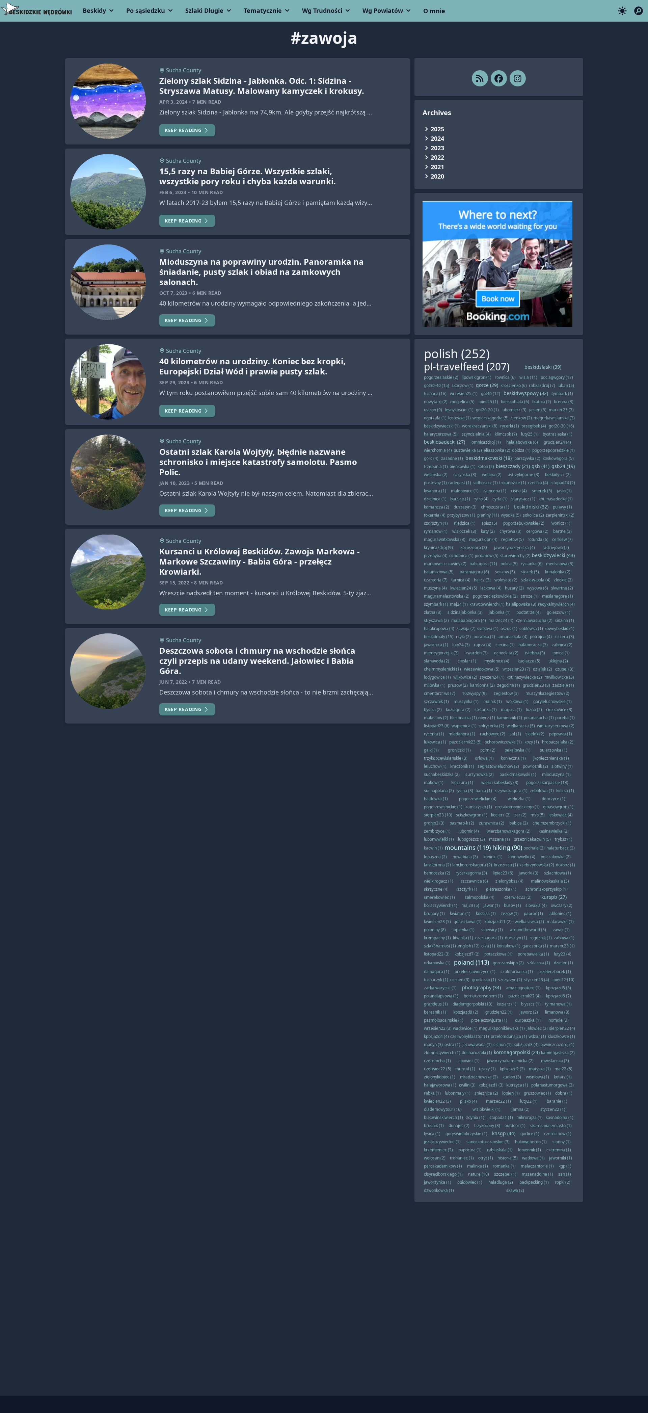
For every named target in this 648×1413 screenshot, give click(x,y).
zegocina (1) (508, 685)
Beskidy (94, 10)
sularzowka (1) (553, 750)
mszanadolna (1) (537, 1174)
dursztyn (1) (516, 938)
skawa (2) (515, 1190)
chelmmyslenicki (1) (442, 669)
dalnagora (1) (436, 971)
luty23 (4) (562, 954)
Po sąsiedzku (145, 10)
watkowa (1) (533, 1158)
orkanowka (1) (437, 963)
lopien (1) (511, 1093)
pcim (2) (487, 750)
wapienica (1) (464, 726)
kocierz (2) (501, 815)
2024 (437, 138)
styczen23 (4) (536, 980)
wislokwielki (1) (487, 1109)
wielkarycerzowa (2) (555, 726)
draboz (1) (565, 865)
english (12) (469, 946)
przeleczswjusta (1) (489, 1020)
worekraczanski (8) (479, 426)
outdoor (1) (515, 1125)
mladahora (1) (462, 734)
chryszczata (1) (495, 507)
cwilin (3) (467, 1085)
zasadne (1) (452, 458)
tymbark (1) (562, 393)
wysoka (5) (511, 515)
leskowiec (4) (560, 815)
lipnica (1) (560, 653)
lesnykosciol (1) (459, 410)
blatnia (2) (541, 401)
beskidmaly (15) (439, 636)
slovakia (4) (536, 905)
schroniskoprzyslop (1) (546, 889)
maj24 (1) (459, 604)
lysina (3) (464, 790)
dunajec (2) (459, 1125)
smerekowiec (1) (439, 897)
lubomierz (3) (514, 410)
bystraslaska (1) (557, 434)
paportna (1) (470, 1150)
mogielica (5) (462, 401)
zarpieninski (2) (560, 515)
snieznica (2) (486, 1093)
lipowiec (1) (469, 1061)
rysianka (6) (532, 564)
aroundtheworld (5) (528, 930)
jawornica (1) (436, 645)
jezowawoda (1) (477, 1044)
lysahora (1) (435, 491)
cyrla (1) (500, 499)
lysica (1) (432, 1133)
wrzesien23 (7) (516, 669)
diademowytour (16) (443, 1109)
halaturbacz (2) (560, 848)
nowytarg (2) (436, 401)
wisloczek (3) (464, 531)
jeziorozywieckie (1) (442, 1142)
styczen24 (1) (492, 677)
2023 (437, 148)
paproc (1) (533, 913)
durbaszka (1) (528, 1020)
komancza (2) (436, 507)
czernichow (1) (557, 1133)
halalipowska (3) (521, 604)
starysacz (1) (523, 499)
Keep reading (183, 130)
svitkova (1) (487, 628)
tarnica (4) (460, 580)
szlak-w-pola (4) (535, 580)
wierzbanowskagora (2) (509, 831)
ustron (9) (433, 410)
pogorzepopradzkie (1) (553, 450)
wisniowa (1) (537, 1077)
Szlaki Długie (204, 10)
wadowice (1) (465, 1028)
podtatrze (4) (528, 612)
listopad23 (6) (437, 726)
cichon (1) (502, 1044)
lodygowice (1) (437, 677)
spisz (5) (489, 523)
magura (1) (511, 709)
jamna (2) (521, 1109)
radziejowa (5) (555, 547)
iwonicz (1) (560, 523)
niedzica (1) (465, 523)
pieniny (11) (488, 515)
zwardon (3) (476, 653)
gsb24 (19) (563, 466)
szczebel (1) (505, 1174)
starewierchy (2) (515, 555)
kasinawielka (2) (554, 831)
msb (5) (538, 815)
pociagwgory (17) (557, 377)
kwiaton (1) (460, 913)
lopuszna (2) (435, 857)
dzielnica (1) (435, 499)
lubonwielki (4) (521, 857)
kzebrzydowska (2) (536, 865)
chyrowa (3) (510, 531)
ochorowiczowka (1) (503, 742)
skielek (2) (534, 734)
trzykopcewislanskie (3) (445, 758)
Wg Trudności (322, 10)
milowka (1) (435, 685)
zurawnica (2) (491, 823)
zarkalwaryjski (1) (440, 988)
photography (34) (481, 987)
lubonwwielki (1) (439, 839)
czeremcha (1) (437, 1061)
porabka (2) (484, 636)
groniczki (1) (459, 750)
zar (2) (520, 815)
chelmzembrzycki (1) (552, 823)
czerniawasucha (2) (534, 620)
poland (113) (471, 962)
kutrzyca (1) (517, 1085)
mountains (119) (467, 847)
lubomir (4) (468, 831)
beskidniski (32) (531, 506)
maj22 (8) (563, 1069)
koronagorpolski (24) (517, 1052)
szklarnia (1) (538, 963)
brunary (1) (434, 913)
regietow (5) (512, 539)
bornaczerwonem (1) (483, 996)
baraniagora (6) (474, 572)
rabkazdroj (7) (542, 385)
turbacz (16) (435, 393)
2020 (437, 176)
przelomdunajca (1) (509, 1036)
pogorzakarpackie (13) (547, 782)
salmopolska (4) (479, 897)
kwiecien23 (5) (437, 921)
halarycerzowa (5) (441, 434)
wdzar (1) (537, 1036)
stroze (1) (530, 596)
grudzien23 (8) (536, 685)
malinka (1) (477, 1166)
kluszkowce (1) (561, 1036)
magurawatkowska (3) (444, 539)
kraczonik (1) (462, 766)
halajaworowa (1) (440, 1085)
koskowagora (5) (558, 458)
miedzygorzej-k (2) (441, 653)
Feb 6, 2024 (173, 192)
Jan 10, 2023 (174, 483)
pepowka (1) (560, 734)
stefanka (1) (486, 709)
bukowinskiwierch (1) (443, 1117)
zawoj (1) (561, 930)
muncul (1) (465, 1069)
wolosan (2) (435, 1158)
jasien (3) (537, 410)
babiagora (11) (483, 564)
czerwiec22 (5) (437, 1069)
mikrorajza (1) (529, 1117)
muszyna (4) (435, 588)
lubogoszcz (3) (471, 839)
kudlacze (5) (529, 661)
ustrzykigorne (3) (523, 474)
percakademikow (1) (443, 1166)
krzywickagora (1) (511, 790)
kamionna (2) (482, 685)
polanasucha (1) (539, 718)
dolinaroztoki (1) (477, 1052)
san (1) (564, 1174)
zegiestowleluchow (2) (498, 766)
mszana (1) (499, 839)
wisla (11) (528, 377)
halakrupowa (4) (439, 628)
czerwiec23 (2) (518, 897)
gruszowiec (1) (537, 1093)
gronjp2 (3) (434, 823)
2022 (437, 157)
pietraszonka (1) (501, 889)
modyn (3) (433, 1044)
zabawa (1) (564, 938)
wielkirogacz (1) (438, 881)
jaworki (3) (528, 873)
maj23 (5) (470, 905)
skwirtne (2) (562, 588)
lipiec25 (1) (488, 401)
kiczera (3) (564, 636)
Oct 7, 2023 (173, 293)
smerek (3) (542, 491)
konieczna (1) (513, 758)
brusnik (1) (434, 1125)
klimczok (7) (506, 434)
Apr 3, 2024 (173, 102)
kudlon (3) (512, 1077)
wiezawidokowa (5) (482, 669)
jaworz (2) (528, 1012)
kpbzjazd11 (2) (498, 921)
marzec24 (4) (500, 620)
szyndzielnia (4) (476, 434)
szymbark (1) (436, 604)
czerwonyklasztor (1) (469, 1036)
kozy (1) (531, 742)
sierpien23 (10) (438, 815)
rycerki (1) (509, 426)
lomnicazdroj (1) (485, 442)
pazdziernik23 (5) (465, 742)
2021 (437, 167)
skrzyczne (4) (436, 889)
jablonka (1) (500, 612)
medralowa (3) (559, 564)
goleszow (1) (558, 612)
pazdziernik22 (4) (524, 996)
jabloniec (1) (559, 913)
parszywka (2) (527, 458)
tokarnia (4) (435, 515)
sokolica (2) (533, 515)
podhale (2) (534, 848)
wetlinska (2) (436, 474)
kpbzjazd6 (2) (558, 996)
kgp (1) (565, 1166)
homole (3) (558, 1020)
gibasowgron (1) (558, 807)
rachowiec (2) (492, 734)
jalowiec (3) (537, 1028)
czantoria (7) (436, 580)
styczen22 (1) (552, 1109)
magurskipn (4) (483, 539)
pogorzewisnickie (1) (443, 807)
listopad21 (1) (500, 1117)
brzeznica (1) (506, 865)
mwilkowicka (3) (559, 677)
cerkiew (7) (562, 539)
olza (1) (488, 946)
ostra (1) (452, 1044)
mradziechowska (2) (479, 1077)
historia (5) (507, 1158)
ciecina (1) (505, 645)
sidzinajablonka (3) (465, 612)
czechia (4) (538, 483)
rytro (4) (481, 499)
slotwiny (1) (562, 766)
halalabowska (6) (522, 442)
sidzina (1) (564, 620)
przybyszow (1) (461, 515)
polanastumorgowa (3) (552, 1085)
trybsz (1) (563, 839)
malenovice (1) (465, 491)
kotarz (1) (563, 1077)
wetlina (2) (492, 474)
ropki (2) (562, 1182)
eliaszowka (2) (497, 450)
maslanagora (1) (557, 596)
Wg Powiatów (382, 10)
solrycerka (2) (491, 726)
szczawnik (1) (436, 701)
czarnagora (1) (489, 938)
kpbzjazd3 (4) (526, 1044)
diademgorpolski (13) (472, 1004)
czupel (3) (564, 669)
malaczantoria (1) (537, 1166)
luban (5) (566, 385)
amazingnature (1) (523, 988)
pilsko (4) (468, 1101)
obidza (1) (521, 450)
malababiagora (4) (468, 620)
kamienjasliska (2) (558, 1052)
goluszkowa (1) (468, 921)
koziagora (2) (458, 709)
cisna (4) (519, 491)
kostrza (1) (486, 913)
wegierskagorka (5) (491, 418)
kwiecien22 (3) (437, 1101)
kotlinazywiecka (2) (524, 677)
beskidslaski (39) (542, 367)
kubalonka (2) (557, 572)
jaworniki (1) (560, 1158)
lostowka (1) (459, 418)
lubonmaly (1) (457, 1093)
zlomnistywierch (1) (442, 1052)
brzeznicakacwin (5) (532, 839)
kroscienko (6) (514, 385)
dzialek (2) (542, 669)
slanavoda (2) (436, 661)
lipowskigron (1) (476, 377)
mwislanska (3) (555, 1061)
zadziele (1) (563, 685)
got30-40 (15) (436, 385)
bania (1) (484, 790)
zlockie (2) (563, 580)
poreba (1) (565, 718)
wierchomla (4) (438, 450)
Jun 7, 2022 (173, 682)
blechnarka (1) (463, 718)
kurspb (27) (554, 897)
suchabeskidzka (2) (442, 774)
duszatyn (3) (465, 507)
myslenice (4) (496, 661)
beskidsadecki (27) (444, 442)
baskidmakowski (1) (518, 774)
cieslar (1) (467, 661)
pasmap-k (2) (462, 823)
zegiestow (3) (506, 693)
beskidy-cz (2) (558, 474)
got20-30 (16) (561, 426)
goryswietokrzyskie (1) (466, 1133)
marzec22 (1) (498, 1101)
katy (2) (488, 531)
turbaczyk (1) (436, 980)
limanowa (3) (557, 1012)
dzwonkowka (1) (439, 1190)
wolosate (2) (505, 580)
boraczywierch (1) (440, 905)
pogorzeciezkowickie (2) (495, 596)
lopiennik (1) (529, 1150)
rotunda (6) (538, 539)
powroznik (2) (535, 766)
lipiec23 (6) (503, 873)
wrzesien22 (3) (438, 1028)
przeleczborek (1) (554, 971)
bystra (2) (433, 709)
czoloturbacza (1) (517, 971)
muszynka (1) (466, 701)
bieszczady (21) (513, 466)
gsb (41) (540, 466)
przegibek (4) (533, 426)
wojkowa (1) (517, 701)
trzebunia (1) (436, 466)
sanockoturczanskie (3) (488, 1142)
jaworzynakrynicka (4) (514, 547)
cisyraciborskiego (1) (443, 1174)
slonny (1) (561, 1142)
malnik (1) (492, 701)
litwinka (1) (463, 938)
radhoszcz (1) (485, 483)
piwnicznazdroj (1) (557, 1044)
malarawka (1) (560, 921)
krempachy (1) (437, 938)
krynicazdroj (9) (438, 547)
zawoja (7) (466, 628)
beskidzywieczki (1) (442, 426)
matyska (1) (540, 1069)
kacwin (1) (433, 848)
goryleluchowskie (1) (552, 701)
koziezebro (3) (473, 547)
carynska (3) (464, 474)
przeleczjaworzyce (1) (475, 971)
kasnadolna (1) (559, 1117)
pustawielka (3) (468, 450)
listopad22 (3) (437, 954)
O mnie (434, 11)
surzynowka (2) (479, 774)
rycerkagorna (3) (471, 873)
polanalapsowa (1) (441, 996)
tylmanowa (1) (558, 1004)
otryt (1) (485, 1158)
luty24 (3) (461, 645)
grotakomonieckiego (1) (517, 807)
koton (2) (486, 466)
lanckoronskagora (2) (472, 865)
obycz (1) (486, 718)
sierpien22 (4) (562, 1028)
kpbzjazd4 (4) (436, 1036)
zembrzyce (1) (437, 831)
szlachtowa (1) (557, 873)
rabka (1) (432, 1093)
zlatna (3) (432, 612)
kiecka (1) (565, 790)
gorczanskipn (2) (508, 963)
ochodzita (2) (506, 653)
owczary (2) (561, 905)
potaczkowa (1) (498, 954)
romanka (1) (504, 1166)
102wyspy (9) (474, 693)
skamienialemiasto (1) (551, 1125)
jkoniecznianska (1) (551, 758)
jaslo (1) (564, 491)
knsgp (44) (503, 1133)
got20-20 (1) (487, 410)
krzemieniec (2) (438, 1150)
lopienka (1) (464, 930)
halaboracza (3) (533, 645)
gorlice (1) (529, 1133)
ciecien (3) (459, 980)
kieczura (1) (462, 782)
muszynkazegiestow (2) (547, 693)
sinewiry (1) (492, 930)
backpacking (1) (534, 1182)
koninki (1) (493, 857)
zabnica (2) (562, 645)
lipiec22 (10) (562, 980)
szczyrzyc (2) (510, 980)
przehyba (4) (436, 555)
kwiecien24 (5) (463, 588)
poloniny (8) (435, 930)
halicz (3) (482, 580)
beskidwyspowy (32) (526, 393)
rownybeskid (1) (559, 628)
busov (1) (512, 905)
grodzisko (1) (484, 980)
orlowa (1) (484, 758)
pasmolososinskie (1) (443, 1020)
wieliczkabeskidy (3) (499, 782)
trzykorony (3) (487, 1125)
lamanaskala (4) (512, 636)
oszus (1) (509, 628)
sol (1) (515, 734)
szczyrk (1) (467, 889)
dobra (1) (563, 1093)
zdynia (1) (475, 1117)
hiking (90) (507, 847)
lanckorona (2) (437, 865)
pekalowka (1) (518, 750)
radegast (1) (459, 483)
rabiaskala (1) (500, 1150)
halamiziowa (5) (439, 572)
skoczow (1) (463, 385)
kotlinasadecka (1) (556, 499)
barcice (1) (460, 499)
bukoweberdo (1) (531, 1142)
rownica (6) (505, 377)
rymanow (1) (436, 531)
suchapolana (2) (439, 790)
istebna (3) (535, 653)
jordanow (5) (486, 555)
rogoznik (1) (541, 938)
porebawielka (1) (533, 954)
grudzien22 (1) (499, 1012)
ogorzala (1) (435, 418)
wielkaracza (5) (521, 726)
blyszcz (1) (531, 1004)
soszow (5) (505, 572)
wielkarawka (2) (529, 921)
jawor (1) (491, 905)
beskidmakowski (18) (488, 458)
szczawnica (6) (474, 881)
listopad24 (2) (562, 483)
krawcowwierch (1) (487, 604)
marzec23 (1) (562, 946)
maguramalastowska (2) (446, 596)
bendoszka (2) (437, 873)
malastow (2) (436, 718)
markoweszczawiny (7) (445, 564)
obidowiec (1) (469, 1182)
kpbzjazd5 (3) (558, 988)
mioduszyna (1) (556, 774)
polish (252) (457, 353)
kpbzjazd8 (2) (465, 1012)
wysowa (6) (537, 588)
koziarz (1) (506, 1004)
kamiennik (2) (509, 718)
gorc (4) (431, 458)
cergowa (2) (537, 531)
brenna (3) (563, 401)
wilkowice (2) (465, 677)
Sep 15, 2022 (174, 582)
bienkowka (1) (463, 466)
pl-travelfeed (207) (467, 366)
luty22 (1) (529, 1101)
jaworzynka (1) (437, 1182)
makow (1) (433, 782)
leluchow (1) (435, 766)
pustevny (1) (435, 483)
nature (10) (478, 1174)
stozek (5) (530, 572)
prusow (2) (458, 685)
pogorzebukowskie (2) (523, 523)
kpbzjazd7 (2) (467, 954)
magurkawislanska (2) (554, 418)
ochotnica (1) (461, 555)
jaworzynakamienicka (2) (510, 1061)
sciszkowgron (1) (471, 815)
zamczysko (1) (478, 807)
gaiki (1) (431, 750)
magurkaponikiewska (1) (502, 1028)
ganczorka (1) (535, 946)
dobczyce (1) (553, 799)
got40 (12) (490, 393)
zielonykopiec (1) (439, 1077)
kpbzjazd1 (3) (491, 1085)
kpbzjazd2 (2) (512, 1069)
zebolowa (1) (542, 790)
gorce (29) (487, 385)
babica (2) (518, 823)
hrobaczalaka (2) (557, 742)
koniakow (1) (508, 946)
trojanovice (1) (512, 483)
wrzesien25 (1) (464, 393)
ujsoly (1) (487, 1069)
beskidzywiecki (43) (553, 555)
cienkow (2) (521, 418)
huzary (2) (514, 588)
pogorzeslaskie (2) (441, 377)
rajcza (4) (482, 645)
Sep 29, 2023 (174, 382)
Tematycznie (263, 10)
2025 (437, 129)
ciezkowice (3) (559, 709)
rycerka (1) (434, 734)
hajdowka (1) (436, 799)
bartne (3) (562, 531)
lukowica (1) (435, 742)
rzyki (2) (463, 636)
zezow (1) (510, 913)
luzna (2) (534, 709)
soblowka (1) (531, 628)
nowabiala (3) (465, 857)
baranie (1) (557, 1101)
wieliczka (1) (519, 799)
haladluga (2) (500, 1182)
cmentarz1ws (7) (439, 693)
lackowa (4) (491, 588)
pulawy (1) (562, 507)
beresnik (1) (435, 1012)
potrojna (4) (541, 636)
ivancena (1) (494, 491)
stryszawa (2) (436, 620)
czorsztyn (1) (436, 523)
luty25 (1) (530, 434)
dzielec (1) (563, 963)
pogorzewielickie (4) (477, 799)
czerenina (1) (558, 1150)
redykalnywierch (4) (556, 604)
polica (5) (509, 564)
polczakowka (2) (556, 857)
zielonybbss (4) (509, 881)
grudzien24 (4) (557, 442)
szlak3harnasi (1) (440, 946)
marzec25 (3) (561, 410)
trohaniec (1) (462, 1158)
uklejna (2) (558, 661)
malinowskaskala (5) (550, 881)
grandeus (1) (436, 1004)
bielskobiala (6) (515, 401)
